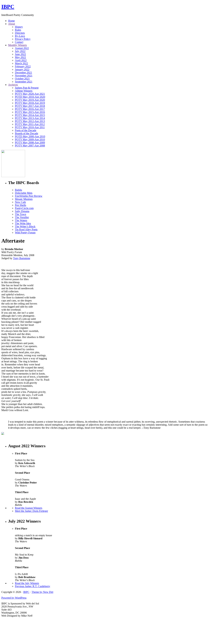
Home (11, 20)
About (11, 23)
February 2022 (23, 66)
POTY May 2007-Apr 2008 (30, 145)
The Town (20, 214)
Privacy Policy (23, 39)
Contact (19, 42)
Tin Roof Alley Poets (26, 229)
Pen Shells (20, 205)
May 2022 (20, 57)
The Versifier (22, 217)
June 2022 (20, 54)
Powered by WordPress (13, 597)
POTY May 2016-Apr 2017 (30, 109)
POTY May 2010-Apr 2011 (30, 127)
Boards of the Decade (26, 133)
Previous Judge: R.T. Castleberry (32, 586)
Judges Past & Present (26, 87)
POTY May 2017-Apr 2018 (30, 106)
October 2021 (22, 78)
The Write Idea (23, 223)
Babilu (18, 189)
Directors (20, 32)
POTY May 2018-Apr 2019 (30, 103)
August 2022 (22, 48)
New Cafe (20, 202)
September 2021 (23, 81)
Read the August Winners (28, 507)
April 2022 (21, 60)
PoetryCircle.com (24, 208)
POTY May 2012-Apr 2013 (30, 121)
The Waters (21, 220)
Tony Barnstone (21, 258)
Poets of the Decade (25, 130)
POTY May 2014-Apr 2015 (30, 115)
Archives (13, 84)
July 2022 (20, 51)
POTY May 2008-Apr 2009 (30, 142)
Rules (18, 29)
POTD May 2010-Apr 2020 (30, 96)
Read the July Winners (27, 583)
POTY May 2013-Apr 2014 (30, 118)
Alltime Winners (23, 90)
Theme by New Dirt (42, 592)
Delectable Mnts (23, 192)
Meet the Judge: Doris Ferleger (31, 511)
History (19, 26)
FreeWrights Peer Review (28, 196)
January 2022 (22, 69)
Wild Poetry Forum (25, 232)
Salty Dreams (22, 211)
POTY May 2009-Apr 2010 (30, 139)
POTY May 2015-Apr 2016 (30, 112)
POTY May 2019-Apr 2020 (30, 99)
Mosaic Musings (24, 199)
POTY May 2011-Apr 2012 (30, 124)
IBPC (7, 7)
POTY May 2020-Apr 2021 (30, 93)
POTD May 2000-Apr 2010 (30, 136)
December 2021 (23, 72)
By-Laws (20, 36)
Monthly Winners (17, 45)
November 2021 (23, 75)
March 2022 (21, 63)
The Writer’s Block (25, 226)
